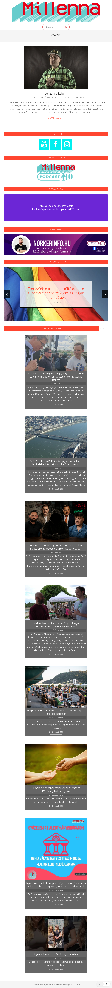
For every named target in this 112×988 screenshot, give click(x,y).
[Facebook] (55, 144)
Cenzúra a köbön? (56, 93)
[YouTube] (44, 144)
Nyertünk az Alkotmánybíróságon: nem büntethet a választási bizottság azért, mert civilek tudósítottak (56, 885)
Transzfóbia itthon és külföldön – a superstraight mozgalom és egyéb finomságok (56, 293)
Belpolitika (72, 97)
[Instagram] (67, 144)
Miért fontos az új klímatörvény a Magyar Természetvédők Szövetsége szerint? (56, 625)
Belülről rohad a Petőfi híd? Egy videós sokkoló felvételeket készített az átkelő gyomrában (56, 463)
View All (103, 328)
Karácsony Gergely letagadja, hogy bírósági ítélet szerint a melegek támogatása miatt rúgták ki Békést (56, 377)
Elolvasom (56, 118)
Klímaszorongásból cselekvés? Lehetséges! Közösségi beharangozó (56, 789)
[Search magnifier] (66, 27)
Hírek (81, 97)
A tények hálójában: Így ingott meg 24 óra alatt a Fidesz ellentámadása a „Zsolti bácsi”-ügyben (56, 547)
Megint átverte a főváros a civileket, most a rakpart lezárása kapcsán (56, 712)
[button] (103, 984)
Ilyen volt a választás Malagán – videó (56, 954)
